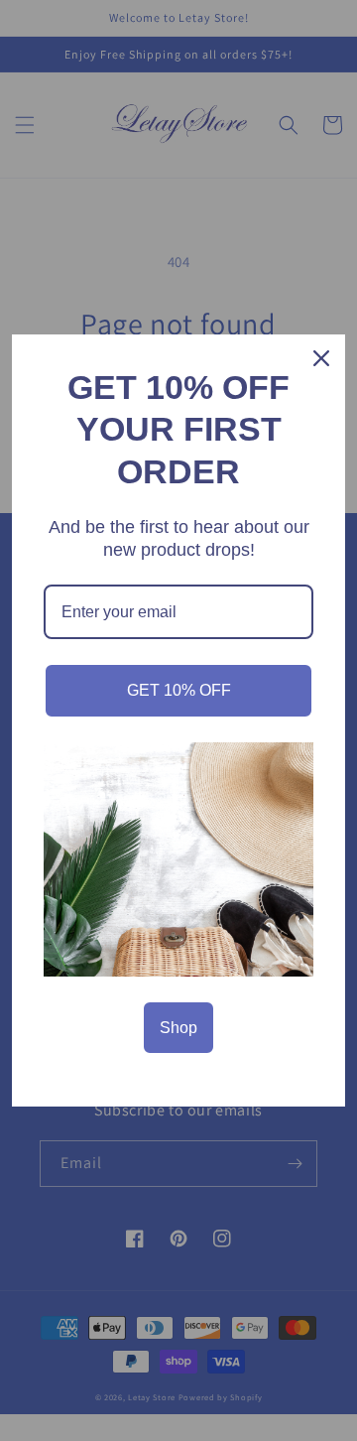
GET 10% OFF (179, 690)
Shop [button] (178, 1027)
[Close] (321, 358)
